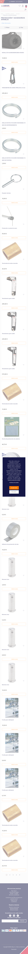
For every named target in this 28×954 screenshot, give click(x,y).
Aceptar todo (14, 487)
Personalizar (14, 491)
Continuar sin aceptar (14, 482)
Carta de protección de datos (14, 480)
